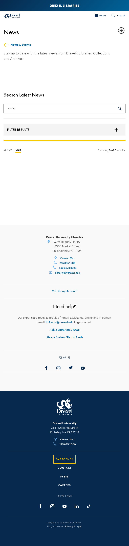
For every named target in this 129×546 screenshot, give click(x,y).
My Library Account (64, 291)
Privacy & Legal (73, 526)
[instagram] (58, 368)
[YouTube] (83, 368)
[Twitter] (71, 368)
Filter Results (18, 129)
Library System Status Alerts (64, 337)
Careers (64, 485)
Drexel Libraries (64, 5)
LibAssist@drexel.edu (58, 322)
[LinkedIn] (77, 506)
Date (18, 149)
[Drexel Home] (12, 16)
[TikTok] (89, 506)
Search (12, 108)
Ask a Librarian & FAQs (65, 330)
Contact (64, 468)
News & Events (21, 45)
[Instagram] (52, 506)
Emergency (64, 459)
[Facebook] (46, 368)
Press (64, 476)
